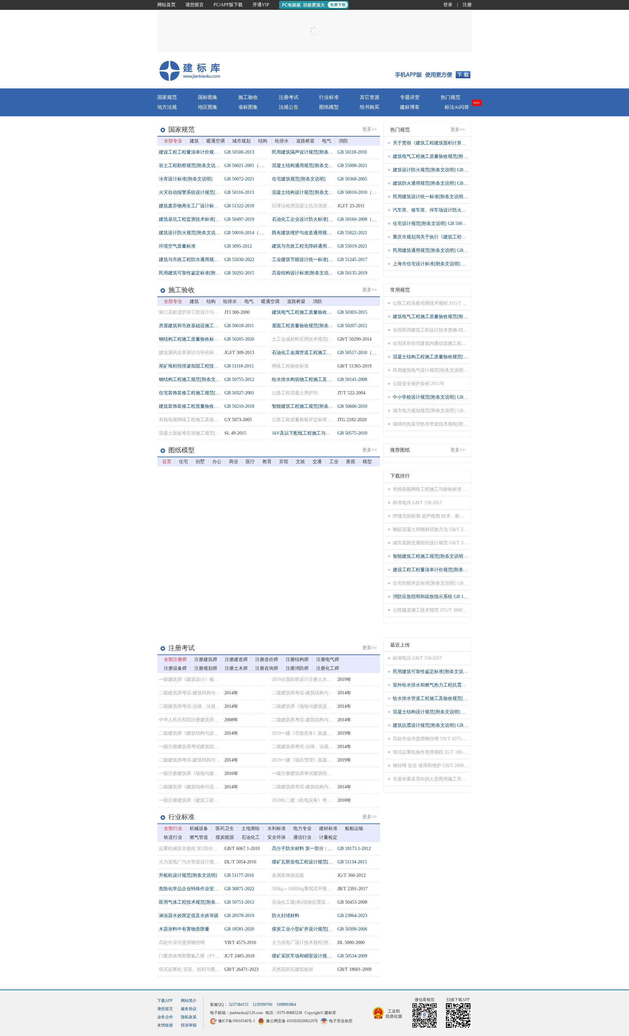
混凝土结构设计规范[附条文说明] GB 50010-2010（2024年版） (456, 711)
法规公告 (288, 107)
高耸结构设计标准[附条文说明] (303, 273)
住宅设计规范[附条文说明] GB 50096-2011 (435, 223)
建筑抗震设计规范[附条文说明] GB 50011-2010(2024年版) (450, 725)
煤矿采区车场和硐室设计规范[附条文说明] (315, 955)
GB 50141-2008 (352, 379)
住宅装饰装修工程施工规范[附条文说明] (199, 392)
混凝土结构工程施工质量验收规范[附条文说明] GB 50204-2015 (456, 356)
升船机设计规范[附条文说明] (188, 875)
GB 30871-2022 (239, 888)
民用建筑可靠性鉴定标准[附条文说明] (197, 273)
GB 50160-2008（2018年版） (366, 219)
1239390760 (262, 1018)
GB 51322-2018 (239, 205)
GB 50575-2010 (352, 433)
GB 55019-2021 (352, 246)
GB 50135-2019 (352, 273)
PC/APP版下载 (228, 4)
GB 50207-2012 (352, 325)
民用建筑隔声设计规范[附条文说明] (308, 152)
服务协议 (189, 1022)
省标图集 (248, 107)
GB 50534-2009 (352, 955)
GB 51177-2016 (239, 875)
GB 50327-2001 (239, 392)
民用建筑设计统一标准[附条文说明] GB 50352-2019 (444, 196)
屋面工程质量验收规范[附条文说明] (308, 325)
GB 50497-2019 (239, 219)
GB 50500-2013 (239, 152)
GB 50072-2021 (239, 179)
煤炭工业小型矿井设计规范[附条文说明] (312, 929)
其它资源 (369, 97)
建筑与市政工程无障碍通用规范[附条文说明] (317, 246)
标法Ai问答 (364, 66)
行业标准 (329, 97)
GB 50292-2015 (239, 273)
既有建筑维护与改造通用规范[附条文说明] (315, 232)
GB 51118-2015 (239, 366)
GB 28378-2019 (239, 915)
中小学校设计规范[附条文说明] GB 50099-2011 (439, 397)
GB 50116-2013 (239, 192)
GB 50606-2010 (352, 406)
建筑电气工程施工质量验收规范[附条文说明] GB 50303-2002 (453, 156)
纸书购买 (369, 107)
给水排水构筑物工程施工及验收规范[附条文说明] (322, 379)
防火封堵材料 (285, 915)
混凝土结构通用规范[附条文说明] (305, 165)
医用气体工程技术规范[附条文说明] (195, 902)
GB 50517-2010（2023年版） (366, 352)
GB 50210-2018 (239, 406)
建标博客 (410, 107)
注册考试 (288, 97)
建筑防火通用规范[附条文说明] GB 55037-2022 (440, 183)
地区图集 (208, 107)
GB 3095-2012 (238, 246)
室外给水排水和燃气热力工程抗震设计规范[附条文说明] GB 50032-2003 (465, 685)
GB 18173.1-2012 (354, 848)
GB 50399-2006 (352, 929)
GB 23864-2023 (352, 915)
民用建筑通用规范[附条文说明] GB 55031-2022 (440, 250)
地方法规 (167, 107)
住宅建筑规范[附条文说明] (299, 179)
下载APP (165, 1013)
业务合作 (165, 1030)
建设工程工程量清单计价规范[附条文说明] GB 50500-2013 (451, 569)
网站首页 (166, 4)
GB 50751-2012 (239, 902)
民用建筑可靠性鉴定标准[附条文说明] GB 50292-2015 (447, 671)
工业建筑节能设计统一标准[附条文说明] (312, 259)
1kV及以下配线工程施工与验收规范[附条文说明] (321, 433)
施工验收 (248, 97)
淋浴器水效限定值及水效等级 (189, 915)
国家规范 (167, 97)
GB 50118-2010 (352, 152)
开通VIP (261, 4)
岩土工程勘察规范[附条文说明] (190, 165)
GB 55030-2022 (239, 259)
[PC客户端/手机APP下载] (433, 70)
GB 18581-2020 (239, 929)
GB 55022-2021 (352, 232)
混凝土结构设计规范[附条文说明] (305, 192)
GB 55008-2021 (352, 165)
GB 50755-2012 (239, 379)
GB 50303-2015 (352, 312)
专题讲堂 (410, 97)
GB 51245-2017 (352, 259)
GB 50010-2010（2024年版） (366, 192)
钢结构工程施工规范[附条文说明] (192, 379)
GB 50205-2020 (239, 339)
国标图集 (208, 97)
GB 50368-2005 (352, 179)
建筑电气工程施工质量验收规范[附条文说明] (317, 312)
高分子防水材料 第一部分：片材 (304, 848)
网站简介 (189, 1013)
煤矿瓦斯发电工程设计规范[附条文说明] (312, 861)
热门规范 (450, 97)
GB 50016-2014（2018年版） (253, 232)
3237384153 (238, 1018)
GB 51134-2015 (352, 861)
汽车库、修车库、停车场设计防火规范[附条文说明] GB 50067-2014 (460, 210)
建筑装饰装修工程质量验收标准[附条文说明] (204, 406)
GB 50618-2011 (239, 325)
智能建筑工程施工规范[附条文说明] (308, 406)
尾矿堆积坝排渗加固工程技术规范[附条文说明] (206, 366)
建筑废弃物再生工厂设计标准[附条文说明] (202, 205)
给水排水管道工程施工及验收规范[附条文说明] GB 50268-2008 (456, 698)
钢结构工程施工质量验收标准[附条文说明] (202, 339)
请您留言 (194, 4)
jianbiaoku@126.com (246, 1026)
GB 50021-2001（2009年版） (253, 165)
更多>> (369, 129)
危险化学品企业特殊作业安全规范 (193, 888)
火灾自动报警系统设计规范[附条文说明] (199, 192)
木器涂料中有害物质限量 (184, 929)
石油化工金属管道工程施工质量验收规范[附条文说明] (326, 352)
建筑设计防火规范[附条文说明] (190, 232)
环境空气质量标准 (177, 246)
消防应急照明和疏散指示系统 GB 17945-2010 (438, 596)
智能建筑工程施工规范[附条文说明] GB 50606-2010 (444, 556)
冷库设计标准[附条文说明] (186, 179)
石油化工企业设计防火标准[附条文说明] (312, 219)
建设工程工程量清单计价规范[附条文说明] (202, 152)
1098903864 (286, 1018)
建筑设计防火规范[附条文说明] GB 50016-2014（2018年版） (453, 169)
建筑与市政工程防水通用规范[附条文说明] (202, 259)
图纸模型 (329, 107)
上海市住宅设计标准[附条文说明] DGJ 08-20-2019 (443, 263)
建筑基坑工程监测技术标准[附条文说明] (199, 219)
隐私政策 (189, 1030)
